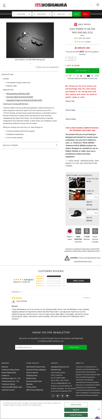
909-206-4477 (63, 383)
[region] (51, 409)
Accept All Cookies (76, 415)
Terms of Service (32, 372)
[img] (17, 298)
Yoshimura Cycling (8, 384)
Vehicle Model (70, 119)
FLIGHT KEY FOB (92, 179)
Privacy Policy (31, 387)
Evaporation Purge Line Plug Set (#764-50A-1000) (24, 100)
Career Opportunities (8, 372)
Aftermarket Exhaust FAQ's (35, 367)
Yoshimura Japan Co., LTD (10, 378)
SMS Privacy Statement (34, 390)
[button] (79, 42)
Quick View (77, 188)
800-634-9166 (56, 370)
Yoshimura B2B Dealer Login (11, 387)
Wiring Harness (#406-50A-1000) (18, 93)
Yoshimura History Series (10, 370)
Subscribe (74, 347)
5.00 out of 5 (28, 279)
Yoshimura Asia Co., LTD (10, 381)
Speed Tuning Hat (92, 209)
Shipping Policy (31, 375)
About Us (4, 367)
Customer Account (7, 390)
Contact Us (5, 375)
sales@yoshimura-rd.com (60, 367)
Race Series (84, 24)
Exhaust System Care (34, 381)
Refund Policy (31, 378)
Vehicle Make (70, 110)
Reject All (76, 410)
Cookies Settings (76, 404)
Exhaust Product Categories (36, 370)
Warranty (29, 384)
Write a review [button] (78, 281)
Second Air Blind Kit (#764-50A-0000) (19, 97)
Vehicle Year (70, 101)
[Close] (99, 409)
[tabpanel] (30, 41)
